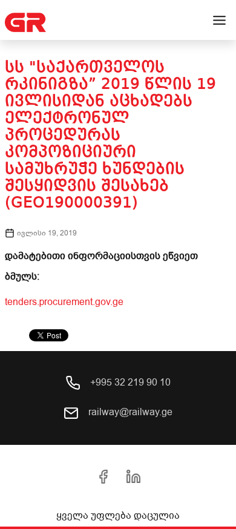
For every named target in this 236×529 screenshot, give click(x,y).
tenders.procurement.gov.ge (64, 302)
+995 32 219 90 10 (129, 382)
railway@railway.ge (129, 412)
